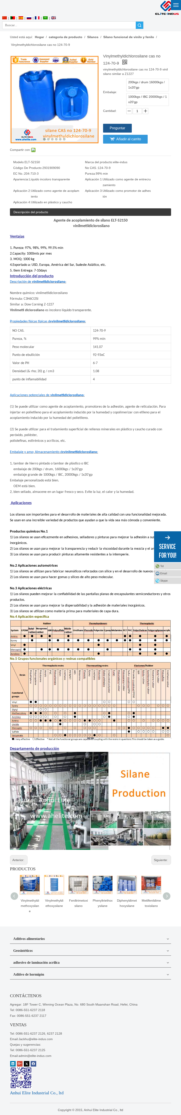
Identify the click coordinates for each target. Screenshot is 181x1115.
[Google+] (20, 1064)
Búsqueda (139, 25)
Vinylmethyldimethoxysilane (30, 906)
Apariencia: (21, 179)
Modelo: (19, 162)
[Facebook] (33, 1064)
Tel (162, 566)
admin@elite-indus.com (35, 1056)
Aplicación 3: (94, 190)
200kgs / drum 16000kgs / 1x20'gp (146, 84)
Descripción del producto (30, 212)
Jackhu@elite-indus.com (36, 1039)
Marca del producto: (99, 162)
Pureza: (90, 173)
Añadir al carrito (128, 139)
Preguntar (117, 128)
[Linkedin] (13, 1064)
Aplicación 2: (22, 190)
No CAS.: (91, 168)
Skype (164, 580)
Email (163, 573)
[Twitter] (26, 1064)
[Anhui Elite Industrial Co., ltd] (167, 7)
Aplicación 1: (94, 179)
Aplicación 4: (22, 202)
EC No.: (18, 173)
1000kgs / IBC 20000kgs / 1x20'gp (147, 99)
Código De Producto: (27, 168)
